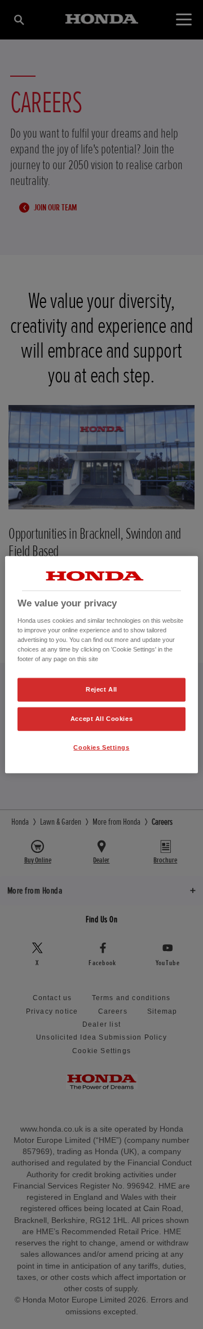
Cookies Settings (101, 746)
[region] (101, 664)
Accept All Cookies (101, 718)
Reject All (101, 689)
